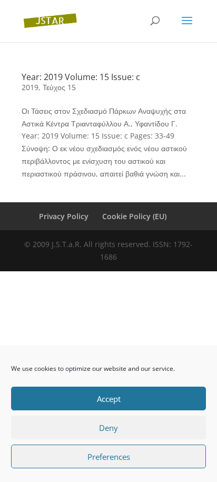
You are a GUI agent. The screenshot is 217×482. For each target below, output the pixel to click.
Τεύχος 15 (59, 87)
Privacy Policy (63, 216)
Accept (109, 399)
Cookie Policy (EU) (134, 216)
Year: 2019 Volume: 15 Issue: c (81, 77)
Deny (108, 427)
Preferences (108, 456)
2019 (30, 87)
